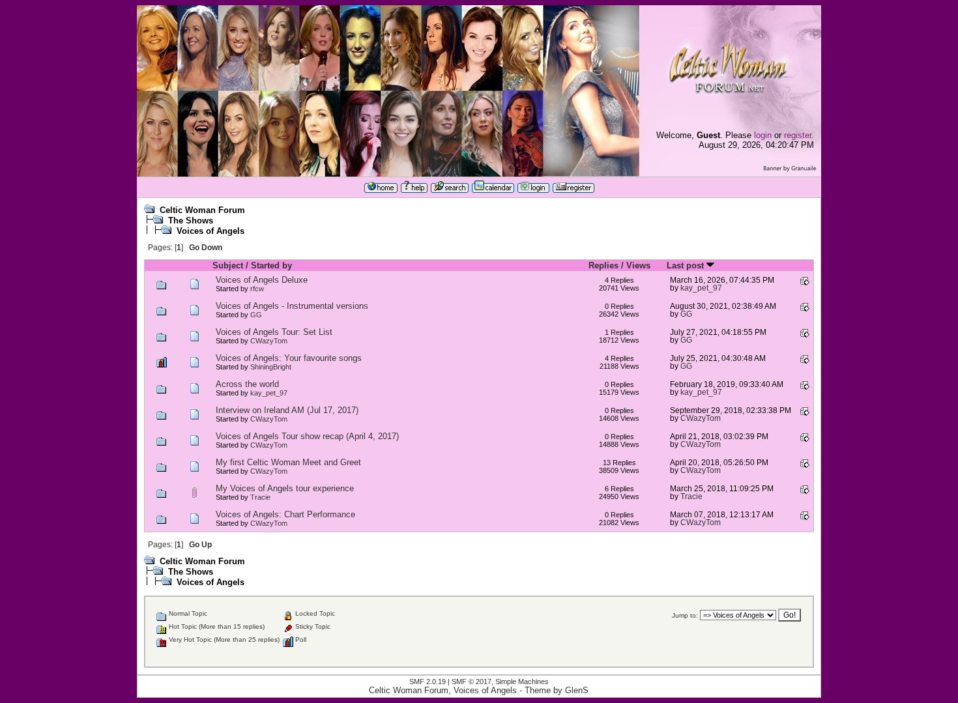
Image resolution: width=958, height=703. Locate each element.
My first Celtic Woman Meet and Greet (288, 462)
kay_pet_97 (701, 287)
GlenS (576, 690)
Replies (603, 265)
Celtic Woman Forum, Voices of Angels (443, 690)
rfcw (257, 289)
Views (638, 265)
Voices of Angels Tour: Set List (274, 332)
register (797, 135)
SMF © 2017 (471, 681)
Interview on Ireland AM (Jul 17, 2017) (287, 410)
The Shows (190, 220)
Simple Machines (522, 681)
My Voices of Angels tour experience (285, 488)
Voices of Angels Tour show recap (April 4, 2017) (307, 436)
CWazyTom (268, 341)
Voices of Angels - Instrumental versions (292, 306)
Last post (686, 265)
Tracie (260, 497)
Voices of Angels (210, 231)
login (763, 135)
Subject (227, 265)
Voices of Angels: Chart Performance (285, 514)
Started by (271, 265)
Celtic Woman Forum (202, 210)
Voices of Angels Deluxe (262, 280)
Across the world (247, 384)
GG (256, 315)
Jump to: (685, 615)
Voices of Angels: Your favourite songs (289, 358)
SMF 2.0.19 (427, 681)
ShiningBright (270, 367)
